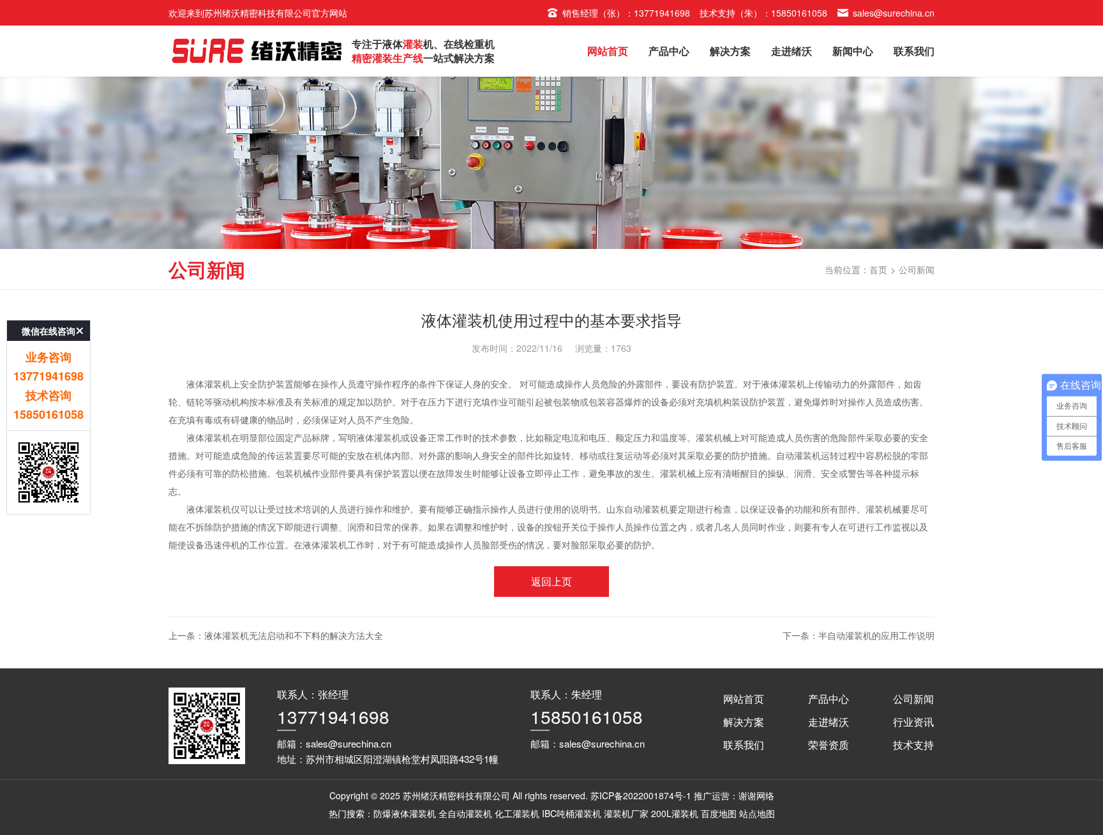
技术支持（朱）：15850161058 (763, 12)
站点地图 (757, 813)
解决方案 (730, 50)
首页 (878, 269)
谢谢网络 (756, 795)
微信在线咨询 (48, 330)
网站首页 (607, 50)
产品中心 (669, 50)
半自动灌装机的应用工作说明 (876, 635)
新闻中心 (852, 50)
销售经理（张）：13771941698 (626, 12)
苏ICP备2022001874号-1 (640, 795)
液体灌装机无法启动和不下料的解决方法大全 (293, 635)
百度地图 (719, 813)
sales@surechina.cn (893, 12)
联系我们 (914, 50)
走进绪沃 (791, 50)
